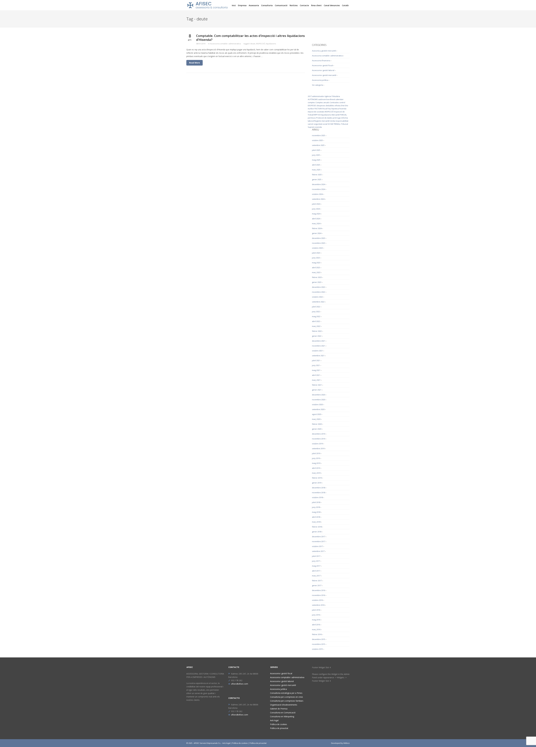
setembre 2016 (318, 605)
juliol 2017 (316, 556)
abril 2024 (316, 218)
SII (329, 124)
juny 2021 (316, 365)
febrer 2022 (317, 331)
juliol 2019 (316, 453)
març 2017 (316, 575)
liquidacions (271, 43)
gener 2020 (316, 429)
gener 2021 (316, 390)
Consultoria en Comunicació (282, 712)
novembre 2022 (318, 292)
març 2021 (316, 380)
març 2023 (316, 272)
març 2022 (316, 326)
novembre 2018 (318, 492)
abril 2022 (316, 321)
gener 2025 (316, 179)
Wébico (346, 743)
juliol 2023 (316, 253)
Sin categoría (317, 85)
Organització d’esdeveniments (283, 704)
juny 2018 (316, 507)
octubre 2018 (317, 497)
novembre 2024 (318, 189)
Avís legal (274, 720)
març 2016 (316, 629)
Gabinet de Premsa (278, 708)
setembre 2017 (318, 551)
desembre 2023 (318, 238)
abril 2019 (316, 468)
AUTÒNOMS (313, 99)
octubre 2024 (317, 194)
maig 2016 (316, 619)
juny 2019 (316, 458)
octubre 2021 (317, 350)
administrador (318, 96)
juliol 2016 (316, 610)
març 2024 (316, 223)
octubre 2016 (317, 600)
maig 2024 (316, 213)
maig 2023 (316, 262)
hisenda (342, 108)
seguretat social (320, 124)
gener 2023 (316, 282)
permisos (312, 118)
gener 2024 (316, 233)
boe (328, 99)
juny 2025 (316, 155)
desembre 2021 (318, 341)
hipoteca (335, 108)
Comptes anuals (322, 102)
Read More (194, 62)
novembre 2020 (318, 399)
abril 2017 (316, 571)
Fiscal (324, 108)
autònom (322, 99)
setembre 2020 (318, 409)
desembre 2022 (318, 287)
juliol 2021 (316, 360)
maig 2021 (316, 370)
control (342, 102)
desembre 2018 (318, 487)
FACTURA (318, 108)
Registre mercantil (321, 121)
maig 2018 (316, 512)
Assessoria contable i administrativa (225, 43)
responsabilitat (341, 121)
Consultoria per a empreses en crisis (286, 697)
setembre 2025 (318, 145)
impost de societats (316, 111)
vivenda (318, 127)
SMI (331, 124)
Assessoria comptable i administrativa (287, 677)
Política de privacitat (279, 728)
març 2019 (316, 473)
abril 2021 (316, 375)
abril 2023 (316, 267)
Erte (342, 105)
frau (329, 108)
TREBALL (337, 124)
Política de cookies (278, 724)
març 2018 (316, 522)
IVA (319, 114)
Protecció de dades (324, 118)
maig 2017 (316, 566)
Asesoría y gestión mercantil (324, 50)
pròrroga (336, 118)
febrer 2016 (317, 634)
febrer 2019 (317, 478)
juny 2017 (316, 561)
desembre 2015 (318, 639)
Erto (346, 105)
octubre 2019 (317, 443)
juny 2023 (316, 257)
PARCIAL (343, 114)
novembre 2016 (318, 595)
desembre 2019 (318, 434)
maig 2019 (316, 463)
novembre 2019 (318, 438)
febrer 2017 (317, 580)
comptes (311, 102)
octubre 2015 (317, 649)
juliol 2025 (316, 150)
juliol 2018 (316, 502)
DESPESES (312, 105)
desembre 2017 (318, 536)
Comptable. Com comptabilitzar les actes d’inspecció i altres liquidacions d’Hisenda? (250, 38)
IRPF (316, 114)
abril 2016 (316, 624)
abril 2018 (316, 517)
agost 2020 (316, 414)
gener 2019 (316, 482)
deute (252, 43)
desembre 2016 (318, 590)
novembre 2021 (318, 346)
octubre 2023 (317, 248)
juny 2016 (316, 615)
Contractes (334, 102)
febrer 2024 (317, 228)
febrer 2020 (317, 424)
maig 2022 (316, 316)
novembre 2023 (318, 243)
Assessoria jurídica (320, 80)
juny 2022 (316, 311)
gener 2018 (316, 531)
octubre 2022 (317, 297)
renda (332, 121)
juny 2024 (316, 209)
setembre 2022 (318, 301)
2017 (310, 96)
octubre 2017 (317, 546)
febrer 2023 (317, 277)
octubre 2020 (317, 404)
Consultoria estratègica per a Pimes (286, 693)
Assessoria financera (321, 60)
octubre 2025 (317, 140)
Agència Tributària (332, 96)
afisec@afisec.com (239, 683)
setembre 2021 (318, 355)
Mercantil (335, 114)
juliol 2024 (316, 204)
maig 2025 (316, 160)
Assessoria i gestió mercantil (324, 75)
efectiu (338, 105)
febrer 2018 (317, 526)
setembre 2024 (318, 199)
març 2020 (316, 419)
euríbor (311, 108)
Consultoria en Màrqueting (282, 716)
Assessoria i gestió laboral (323, 70)
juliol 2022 (316, 306)
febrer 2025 (317, 174)
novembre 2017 (318, 541)
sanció (310, 124)
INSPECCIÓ (260, 43)
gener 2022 (316, 336)
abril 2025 (316, 165)
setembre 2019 (318, 448)
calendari (339, 99)
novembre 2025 (318, 135)
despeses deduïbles (325, 105)
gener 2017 (316, 585)
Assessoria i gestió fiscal (322, 65)
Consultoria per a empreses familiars (286, 700)
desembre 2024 (318, 184)
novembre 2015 (318, 644)
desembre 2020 (318, 394)
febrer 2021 (317, 385)
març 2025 (316, 169)
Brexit (332, 99)
